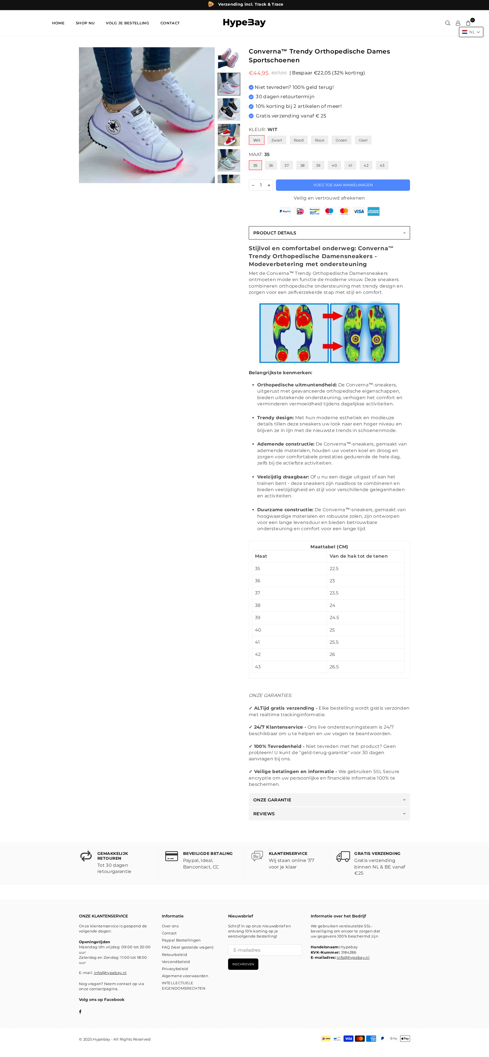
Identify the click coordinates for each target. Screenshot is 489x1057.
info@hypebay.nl (110, 972)
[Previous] (87, 115)
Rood (299, 140)
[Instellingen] (458, 23)
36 (271, 165)
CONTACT (170, 23)
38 (302, 165)
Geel (363, 140)
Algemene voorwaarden (185, 975)
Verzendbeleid (176, 961)
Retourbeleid (174, 954)
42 (366, 165)
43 (382, 165)
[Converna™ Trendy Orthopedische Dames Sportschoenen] (229, 58)
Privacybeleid (175, 968)
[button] (471, 32)
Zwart (276, 140)
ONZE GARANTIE (272, 800)
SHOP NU (85, 23)
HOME (58, 23)
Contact (169, 933)
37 (286, 165)
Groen (342, 140)
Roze (319, 140)
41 (350, 165)
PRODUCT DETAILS (274, 233)
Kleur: (263, 129)
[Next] (207, 115)
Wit (256, 140)
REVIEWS (263, 813)
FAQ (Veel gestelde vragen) (188, 947)
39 (318, 165)
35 (255, 165)
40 (334, 165)
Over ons (170, 926)
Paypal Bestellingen (181, 940)
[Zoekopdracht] (448, 23)
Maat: (259, 154)
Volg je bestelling (127, 23)
